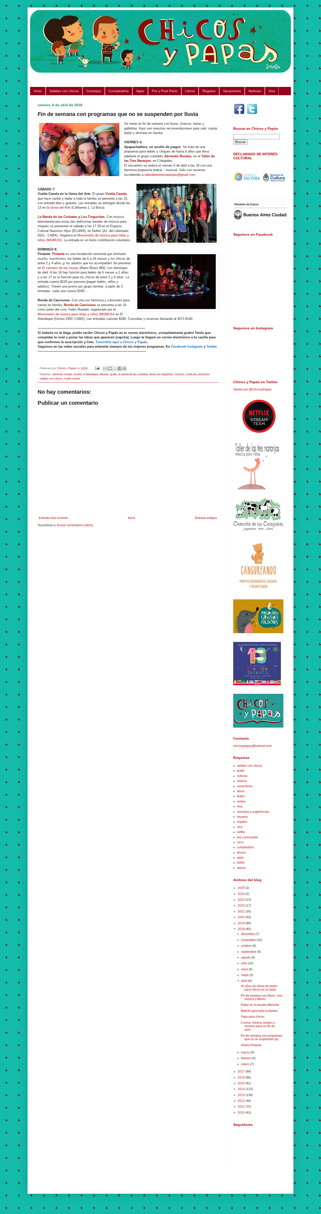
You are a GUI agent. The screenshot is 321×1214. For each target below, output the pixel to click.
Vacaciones (232, 91)
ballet (241, 862)
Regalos (208, 91)
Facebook (178, 346)
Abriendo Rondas (177, 156)
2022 (242, 905)
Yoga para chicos (252, 1016)
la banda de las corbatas (133, 374)
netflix (241, 832)
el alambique (90, 374)
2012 (242, 1101)
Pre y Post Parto (165, 91)
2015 (242, 1083)
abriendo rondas (62, 374)
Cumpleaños (119, 91)
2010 (242, 1112)
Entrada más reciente (53, 518)
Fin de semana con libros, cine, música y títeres (262, 997)
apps (240, 857)
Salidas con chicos (64, 91)
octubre (246, 946)
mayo (245, 975)
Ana (272, 91)
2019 (242, 923)
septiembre (249, 952)
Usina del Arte (60, 207)
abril (244, 981)
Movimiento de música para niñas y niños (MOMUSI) (76, 314)
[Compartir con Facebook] (119, 368)
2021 (242, 911)
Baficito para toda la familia (259, 1011)
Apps (140, 91)
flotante (104, 374)
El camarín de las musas (60, 268)
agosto (246, 957)
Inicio (38, 91)
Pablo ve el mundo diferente (260, 1005)
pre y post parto (247, 837)
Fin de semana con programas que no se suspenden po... (261, 1037)
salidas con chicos (51, 378)
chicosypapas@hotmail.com (252, 746)
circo (240, 842)
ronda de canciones (198, 374)
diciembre (248, 934)
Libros (190, 91)
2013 (242, 1095)
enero (245, 1064)
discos (241, 852)
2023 (242, 899)
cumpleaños (245, 847)
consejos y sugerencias (253, 812)
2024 (242, 894)
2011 (242, 1106)
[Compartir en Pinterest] (124, 368)
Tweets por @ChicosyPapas (252, 389)
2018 (242, 929)
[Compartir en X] (114, 368)
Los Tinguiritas (93, 217)
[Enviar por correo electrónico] (105, 368)
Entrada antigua (206, 518)
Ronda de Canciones (80, 305)
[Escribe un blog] (110, 368)
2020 (242, 917)
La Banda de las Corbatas (57, 217)
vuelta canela (72, 378)
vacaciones (245, 786)
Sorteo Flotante (251, 1045)
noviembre (249, 940)
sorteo (241, 801)
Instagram (195, 346)
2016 (242, 1077)
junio (245, 969)
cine (240, 827)
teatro (241, 796)
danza (241, 868)
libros (241, 791)
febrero (246, 1058)
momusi (179, 374)
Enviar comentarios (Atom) (75, 525)
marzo (246, 1052)
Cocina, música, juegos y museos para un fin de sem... (258, 1026)
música (242, 781)
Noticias (255, 91)
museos (242, 817)
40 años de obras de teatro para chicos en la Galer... (259, 987)
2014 (242, 1089)
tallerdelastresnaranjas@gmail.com (169, 175)
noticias (242, 776)
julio (244, 963)
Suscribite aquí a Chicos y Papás (121, 342)
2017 (242, 1071)
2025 (242, 888)
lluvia (153, 374)
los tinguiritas (165, 374)
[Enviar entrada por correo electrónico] (97, 368)
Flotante (58, 254)
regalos (242, 822)
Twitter (211, 346)
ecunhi (78, 374)
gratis (113, 374)
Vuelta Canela (116, 194)
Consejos (93, 91)
